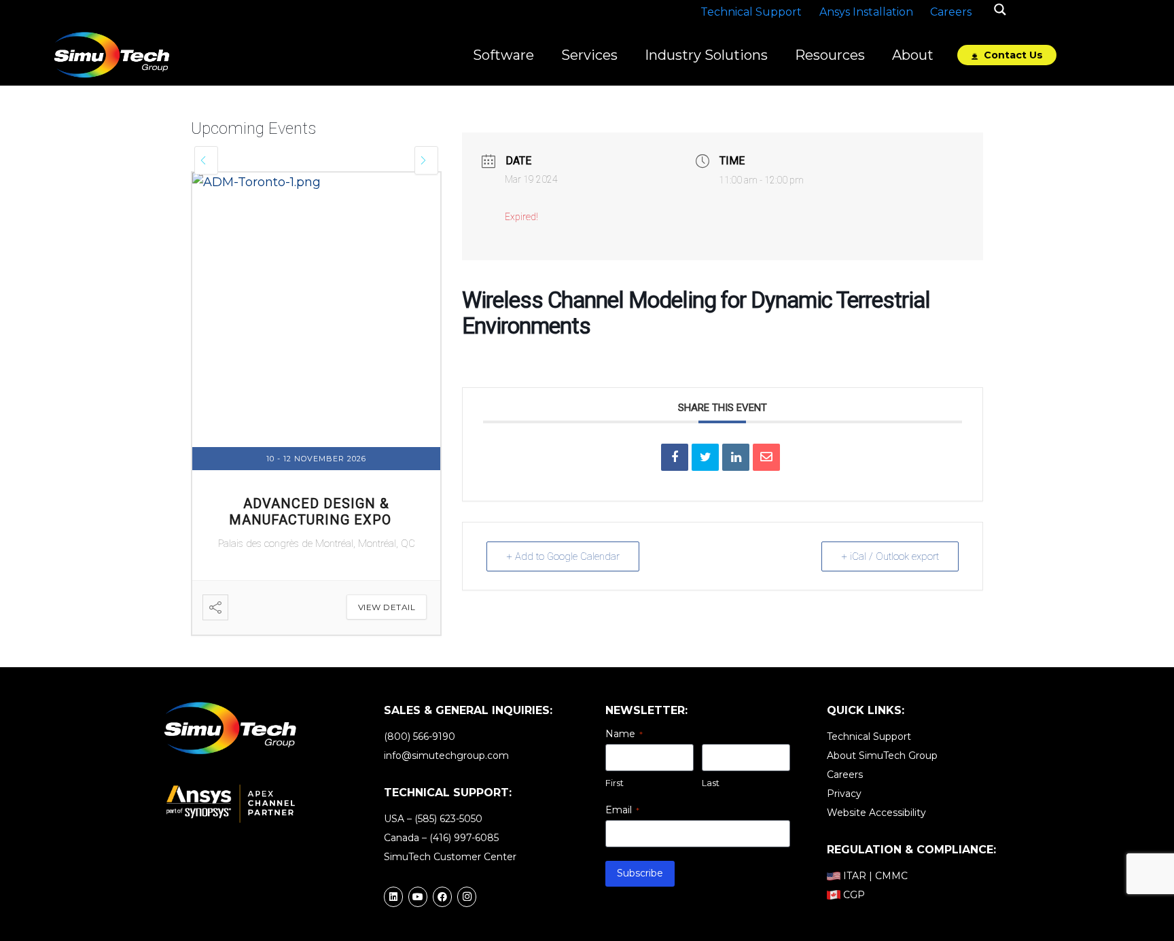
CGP (854, 895)
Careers (845, 774)
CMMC (891, 876)
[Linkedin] (735, 457)
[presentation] (206, 160)
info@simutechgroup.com (446, 755)
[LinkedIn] (393, 897)
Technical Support (869, 736)
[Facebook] (442, 897)
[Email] (766, 457)
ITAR (854, 876)
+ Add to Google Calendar (563, 556)
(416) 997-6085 (464, 838)
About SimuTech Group (882, 755)
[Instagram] (466, 897)
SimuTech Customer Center (450, 857)
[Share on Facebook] (674, 457)
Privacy (844, 793)
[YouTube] (417, 897)
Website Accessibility (876, 812)
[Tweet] (705, 457)
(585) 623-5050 (448, 819)
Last (710, 782)
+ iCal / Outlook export (890, 556)
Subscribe (640, 873)
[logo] (111, 55)
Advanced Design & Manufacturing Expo (310, 511)
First (614, 782)
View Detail (387, 607)
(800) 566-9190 (419, 736)
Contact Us (1012, 55)
